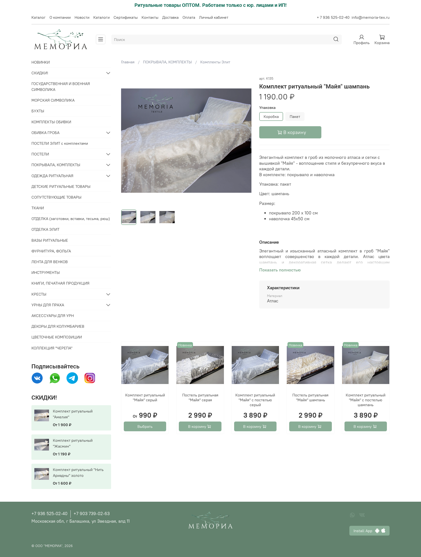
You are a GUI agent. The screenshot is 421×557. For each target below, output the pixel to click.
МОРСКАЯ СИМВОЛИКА (53, 100)
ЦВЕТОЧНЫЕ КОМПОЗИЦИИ (56, 337)
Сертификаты (126, 17)
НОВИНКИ (40, 62)
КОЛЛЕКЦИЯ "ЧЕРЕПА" (51, 348)
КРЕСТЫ (38, 294)
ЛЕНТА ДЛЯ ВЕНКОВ (49, 261)
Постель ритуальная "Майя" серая (200, 397)
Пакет (295, 116)
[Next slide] (243, 140)
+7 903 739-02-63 (92, 513)
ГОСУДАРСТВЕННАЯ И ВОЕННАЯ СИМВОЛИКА (60, 86)
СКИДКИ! (39, 72)
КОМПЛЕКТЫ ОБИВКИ (51, 121)
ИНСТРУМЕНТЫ (45, 272)
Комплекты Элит (215, 61)
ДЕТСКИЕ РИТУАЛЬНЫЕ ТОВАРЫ (60, 186)
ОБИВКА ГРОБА (45, 132)
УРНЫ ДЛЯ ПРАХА (47, 304)
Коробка (271, 116)
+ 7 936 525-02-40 (333, 17)
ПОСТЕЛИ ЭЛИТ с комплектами (59, 143)
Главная (127, 61)
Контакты (150, 17)
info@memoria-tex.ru (371, 17)
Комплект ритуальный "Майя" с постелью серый (255, 400)
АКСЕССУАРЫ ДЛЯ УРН (52, 315)
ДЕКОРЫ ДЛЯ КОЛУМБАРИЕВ (57, 326)
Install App (364, 530)
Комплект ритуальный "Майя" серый (145, 397)
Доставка (170, 17)
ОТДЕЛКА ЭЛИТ (45, 229)
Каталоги (101, 17)
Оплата (188, 17)
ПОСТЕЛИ (40, 154)
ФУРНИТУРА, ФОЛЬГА (51, 251)
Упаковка (267, 107)
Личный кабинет (213, 17)
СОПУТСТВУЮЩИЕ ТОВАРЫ (56, 197)
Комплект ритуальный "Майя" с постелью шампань (365, 400)
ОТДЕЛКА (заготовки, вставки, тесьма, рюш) (70, 218)
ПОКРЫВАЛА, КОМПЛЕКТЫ (167, 61)
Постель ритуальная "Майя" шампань (310, 397)
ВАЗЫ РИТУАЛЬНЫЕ (49, 240)
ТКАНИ (37, 207)
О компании (60, 17)
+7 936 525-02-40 (49, 513)
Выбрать (145, 426)
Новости (82, 17)
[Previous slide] (129, 140)
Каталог (38, 17)
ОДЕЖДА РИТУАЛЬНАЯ (52, 175)
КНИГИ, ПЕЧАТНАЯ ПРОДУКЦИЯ (60, 283)
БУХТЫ (37, 110)
